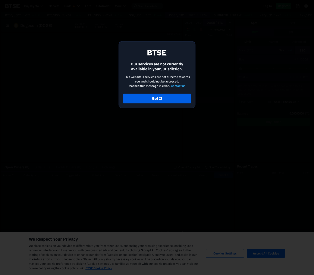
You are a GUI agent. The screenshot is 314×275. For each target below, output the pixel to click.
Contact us (178, 86)
